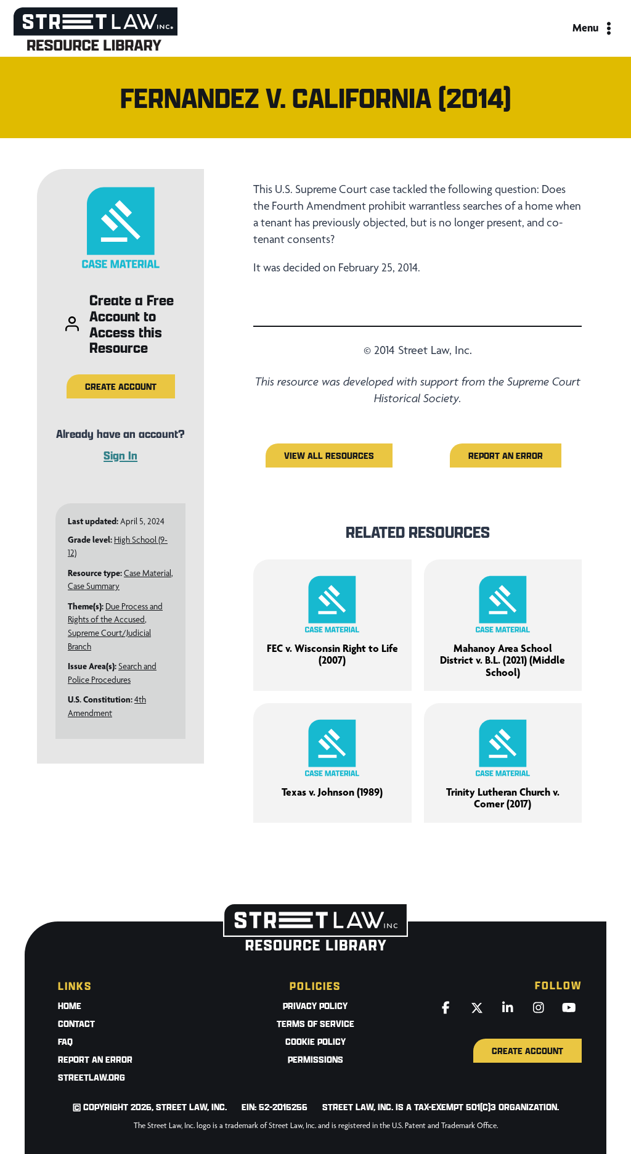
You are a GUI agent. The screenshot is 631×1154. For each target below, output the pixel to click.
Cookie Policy (315, 1041)
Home (69, 1006)
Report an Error (95, 1059)
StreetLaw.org (91, 1077)
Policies (315, 986)
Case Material (147, 573)
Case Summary (94, 586)
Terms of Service (315, 1023)
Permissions (315, 1059)
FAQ (65, 1041)
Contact (76, 1023)
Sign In (120, 455)
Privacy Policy (315, 1006)
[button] (121, 386)
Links (75, 986)
